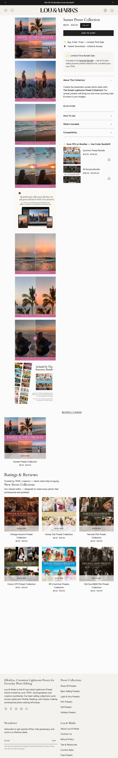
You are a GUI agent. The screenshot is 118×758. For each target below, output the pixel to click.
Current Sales (67, 750)
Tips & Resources (69, 744)
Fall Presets (66, 707)
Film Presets (66, 701)
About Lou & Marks (70, 729)
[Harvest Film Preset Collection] (96, 514)
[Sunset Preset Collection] (25, 438)
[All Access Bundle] (72, 174)
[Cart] (112, 10)
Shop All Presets (68, 686)
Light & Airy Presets (70, 696)
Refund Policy (67, 739)
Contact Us (66, 734)
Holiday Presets (68, 712)
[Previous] (5, 2)
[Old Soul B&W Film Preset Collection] (96, 564)
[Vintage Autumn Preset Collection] (21, 514)
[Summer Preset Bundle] (72, 155)
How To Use (69, 115)
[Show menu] (6, 10)
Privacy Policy (49, 746)
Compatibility (70, 132)
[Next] (112, 2)
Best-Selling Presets (70, 691)
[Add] (109, 159)
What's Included (71, 124)
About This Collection (74, 80)
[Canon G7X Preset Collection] (21, 564)
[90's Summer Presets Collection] (59, 564)
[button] (12, 10)
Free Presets (67, 755)
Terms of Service (14, 749)
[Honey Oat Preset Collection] (59, 514)
